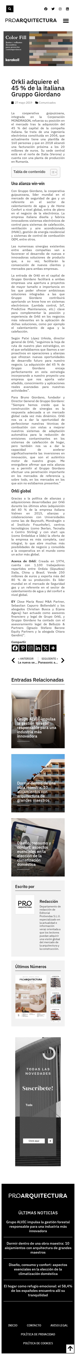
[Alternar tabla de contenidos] (51, 172)
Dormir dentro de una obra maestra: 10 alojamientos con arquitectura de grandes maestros (38, 1248)
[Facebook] (46, 9)
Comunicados (47, 102)
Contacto (34, 1325)
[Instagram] (60, 9)
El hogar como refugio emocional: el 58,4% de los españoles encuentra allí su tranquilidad (38, 1290)
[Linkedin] (67, 9)
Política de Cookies (38, 1343)
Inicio (12, 1325)
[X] (45, 648)
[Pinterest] (22, 648)
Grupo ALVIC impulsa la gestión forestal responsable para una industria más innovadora (38, 1226)
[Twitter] (53, 9)
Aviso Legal (59, 1325)
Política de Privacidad (38, 1334)
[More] (53, 648)
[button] (66, 20)
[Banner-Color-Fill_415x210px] (38, 65)
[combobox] (5, 8)
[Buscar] (9, 8)
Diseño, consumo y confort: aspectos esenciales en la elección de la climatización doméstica (38, 1269)
